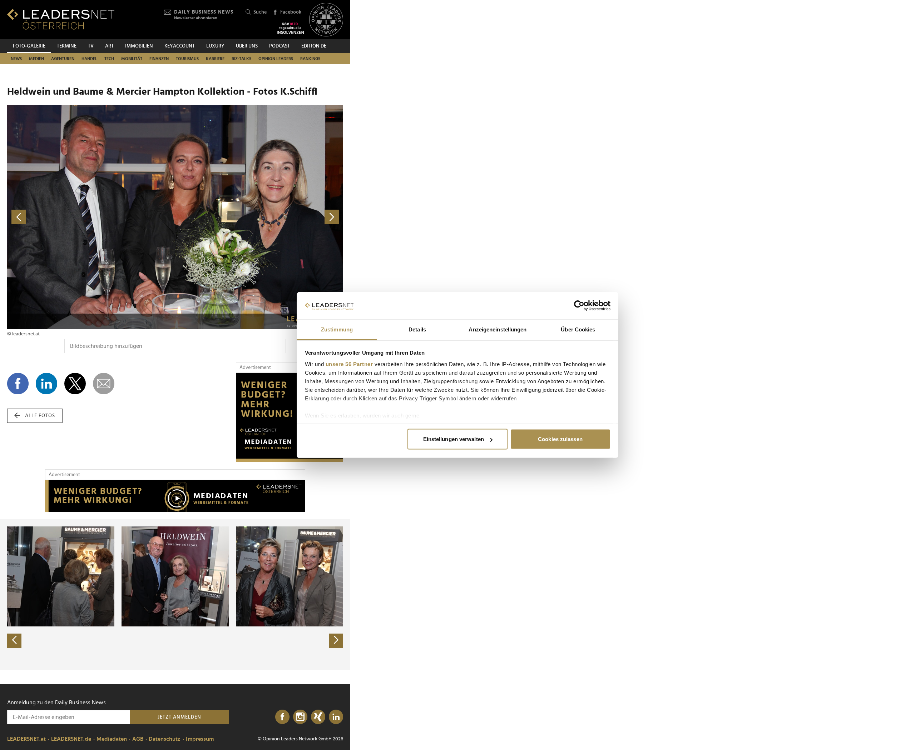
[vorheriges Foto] (91, 217)
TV (91, 46)
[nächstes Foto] (259, 217)
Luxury (215, 46)
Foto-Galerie (29, 46)
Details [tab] (417, 329)
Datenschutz (164, 739)
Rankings (310, 58)
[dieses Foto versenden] (103, 383)
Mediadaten (112, 739)
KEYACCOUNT (179, 46)
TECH (109, 58)
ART (109, 46)
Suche (260, 12)
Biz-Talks (241, 58)
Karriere (215, 58)
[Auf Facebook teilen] (18, 383)
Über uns (247, 46)
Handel (89, 58)
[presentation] (14, 641)
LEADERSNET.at (26, 739)
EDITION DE (313, 46)
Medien (36, 58)
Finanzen (159, 58)
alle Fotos (40, 415)
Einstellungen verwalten (453, 439)
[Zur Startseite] (60, 19)
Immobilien (139, 46)
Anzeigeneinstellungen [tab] (497, 329)
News (16, 58)
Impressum (200, 739)
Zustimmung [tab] (337, 329)
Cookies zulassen (560, 439)
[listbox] (175, 594)
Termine (66, 46)
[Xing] (318, 717)
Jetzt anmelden (179, 717)
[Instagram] (300, 717)
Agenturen (62, 58)
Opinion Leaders (275, 58)
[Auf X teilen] (75, 383)
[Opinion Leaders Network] (326, 20)
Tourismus (187, 58)
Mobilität (131, 58)
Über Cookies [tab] (578, 329)
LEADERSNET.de (71, 739)
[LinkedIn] (336, 717)
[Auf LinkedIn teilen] (46, 383)
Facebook (290, 12)
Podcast (279, 46)
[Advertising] (289, 417)
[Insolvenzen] (290, 28)
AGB (137, 739)
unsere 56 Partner (349, 364)
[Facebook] (282, 717)
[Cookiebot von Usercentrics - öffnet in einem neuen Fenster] (579, 305)
